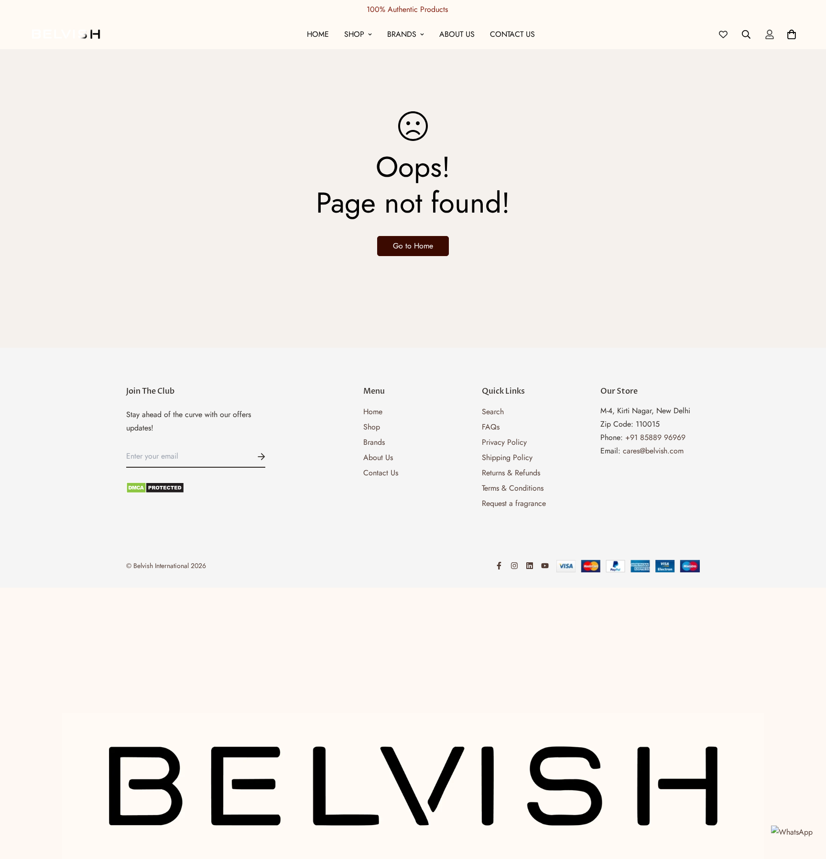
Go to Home (413, 245)
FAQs (491, 426)
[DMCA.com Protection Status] (195, 488)
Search (493, 411)
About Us (457, 34)
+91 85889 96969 (655, 437)
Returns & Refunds (511, 472)
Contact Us (512, 34)
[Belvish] (65, 34)
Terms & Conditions (512, 488)
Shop (354, 34)
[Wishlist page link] (723, 34)
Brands (401, 34)
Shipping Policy (507, 457)
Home (318, 34)
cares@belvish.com (653, 450)
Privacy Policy (504, 442)
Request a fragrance (514, 503)
